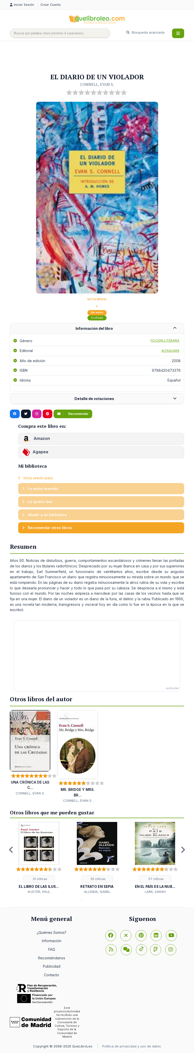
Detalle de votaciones (94, 398)
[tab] (97, 328)
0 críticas (97, 317)
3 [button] (81, 899)
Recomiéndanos (51, 958)
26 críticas (98, 879)
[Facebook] (110, 935)
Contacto (51, 975)
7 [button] (112, 899)
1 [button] (66, 899)
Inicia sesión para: (37, 478)
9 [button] (127, 899)
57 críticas (156, 879)
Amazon (41, 438)
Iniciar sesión (24, 5)
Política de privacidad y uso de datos (131, 1046)
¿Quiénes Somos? (51, 932)
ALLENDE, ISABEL (97, 892)
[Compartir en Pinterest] (47, 414)
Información (51, 941)
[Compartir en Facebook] (15, 414)
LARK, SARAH (155, 892)
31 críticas (39, 879)
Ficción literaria (165, 340)
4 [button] (89, 899)
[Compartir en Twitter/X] (26, 414)
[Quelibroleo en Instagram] (36, 414)
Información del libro (94, 328)
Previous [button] (11, 849)
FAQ (51, 949)
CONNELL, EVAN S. (97, 84)
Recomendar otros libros (49, 527)
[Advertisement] (102, 57)
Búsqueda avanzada (147, 32)
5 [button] (97, 899)
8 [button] (119, 899)
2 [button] (74, 899)
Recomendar (77, 414)
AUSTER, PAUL (39, 892)
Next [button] (182, 849)
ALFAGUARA (170, 351)
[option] (39, 858)
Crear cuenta (50, 5)
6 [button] (104, 899)
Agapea (40, 451)
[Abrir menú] (178, 33)
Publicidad (51, 966)
